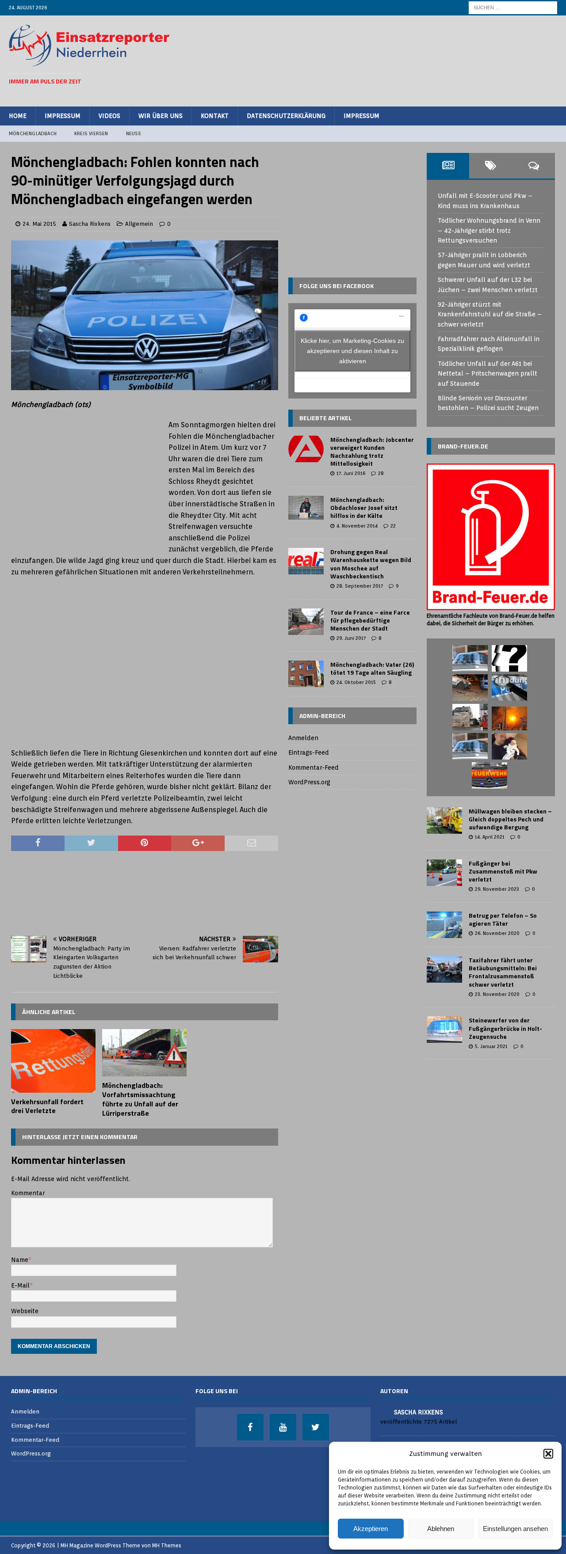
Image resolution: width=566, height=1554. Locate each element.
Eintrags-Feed (308, 752)
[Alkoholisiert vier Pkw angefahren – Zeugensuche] (470, 687)
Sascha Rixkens (90, 223)
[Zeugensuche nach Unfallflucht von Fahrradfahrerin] (509, 658)
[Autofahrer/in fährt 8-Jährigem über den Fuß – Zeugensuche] (470, 746)
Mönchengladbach (33, 133)
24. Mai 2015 (39, 223)
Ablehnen (440, 1528)
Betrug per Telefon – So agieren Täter (503, 919)
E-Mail (20, 1285)
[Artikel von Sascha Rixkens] (383, 1411)
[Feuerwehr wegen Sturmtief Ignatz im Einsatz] (470, 717)
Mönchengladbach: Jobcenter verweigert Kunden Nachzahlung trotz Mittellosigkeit (372, 451)
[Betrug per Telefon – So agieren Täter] (444, 925)
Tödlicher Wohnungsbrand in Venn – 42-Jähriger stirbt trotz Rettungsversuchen (489, 230)
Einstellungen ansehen (515, 1528)
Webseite (24, 1311)
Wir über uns (160, 115)
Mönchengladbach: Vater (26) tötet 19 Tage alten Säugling (372, 668)
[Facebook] (250, 1427)
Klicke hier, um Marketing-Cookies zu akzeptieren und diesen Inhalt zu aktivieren (352, 351)
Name (19, 1259)
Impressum (62, 115)
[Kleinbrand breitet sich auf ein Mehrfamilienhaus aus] (489, 775)
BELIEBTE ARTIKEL (325, 417)
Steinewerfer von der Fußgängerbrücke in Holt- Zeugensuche (505, 1028)
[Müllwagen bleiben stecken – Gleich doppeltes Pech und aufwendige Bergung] (444, 820)
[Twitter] (315, 1427)
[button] (548, 1453)
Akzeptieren (370, 1528)
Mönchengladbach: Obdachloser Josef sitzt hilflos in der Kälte (364, 507)
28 (381, 473)
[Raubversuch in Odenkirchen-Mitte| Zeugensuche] (509, 687)
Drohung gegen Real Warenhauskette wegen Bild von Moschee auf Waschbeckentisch (370, 564)
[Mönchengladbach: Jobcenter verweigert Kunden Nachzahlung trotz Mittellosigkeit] (306, 449)
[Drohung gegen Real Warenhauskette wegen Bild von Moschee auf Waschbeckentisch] (306, 561)
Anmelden (303, 737)
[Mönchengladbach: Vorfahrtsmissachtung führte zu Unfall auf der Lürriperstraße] (144, 1052)
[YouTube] (283, 1427)
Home (18, 115)
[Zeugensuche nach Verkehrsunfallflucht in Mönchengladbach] (470, 658)
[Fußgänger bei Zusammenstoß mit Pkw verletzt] (444, 872)
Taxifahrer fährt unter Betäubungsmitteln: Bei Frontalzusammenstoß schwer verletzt (503, 972)
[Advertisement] (396, 59)
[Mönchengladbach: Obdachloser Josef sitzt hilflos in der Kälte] (306, 508)
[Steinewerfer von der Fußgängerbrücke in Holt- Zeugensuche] (444, 1029)
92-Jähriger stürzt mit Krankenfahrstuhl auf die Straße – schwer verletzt (490, 314)
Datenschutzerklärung (286, 115)
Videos (109, 115)
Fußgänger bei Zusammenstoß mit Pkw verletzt (503, 871)
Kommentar (28, 1193)
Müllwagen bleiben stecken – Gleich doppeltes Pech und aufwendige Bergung (510, 819)
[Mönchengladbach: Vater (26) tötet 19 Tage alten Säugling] (306, 674)
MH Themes (166, 1545)
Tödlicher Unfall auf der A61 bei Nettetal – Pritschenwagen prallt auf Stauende (487, 373)
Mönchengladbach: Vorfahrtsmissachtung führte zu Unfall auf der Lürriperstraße (140, 1099)
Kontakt (215, 115)
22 (393, 526)
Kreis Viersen (91, 133)
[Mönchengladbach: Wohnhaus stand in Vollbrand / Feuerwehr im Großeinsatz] (509, 718)
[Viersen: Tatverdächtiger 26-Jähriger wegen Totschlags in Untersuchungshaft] (509, 746)
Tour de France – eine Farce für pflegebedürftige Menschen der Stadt (370, 620)
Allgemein (139, 223)
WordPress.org (309, 782)
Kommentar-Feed (313, 767)
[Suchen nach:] (513, 7)
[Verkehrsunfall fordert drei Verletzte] (53, 1061)
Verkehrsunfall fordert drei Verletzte (47, 1106)
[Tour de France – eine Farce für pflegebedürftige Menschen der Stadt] (306, 621)
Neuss (134, 133)
